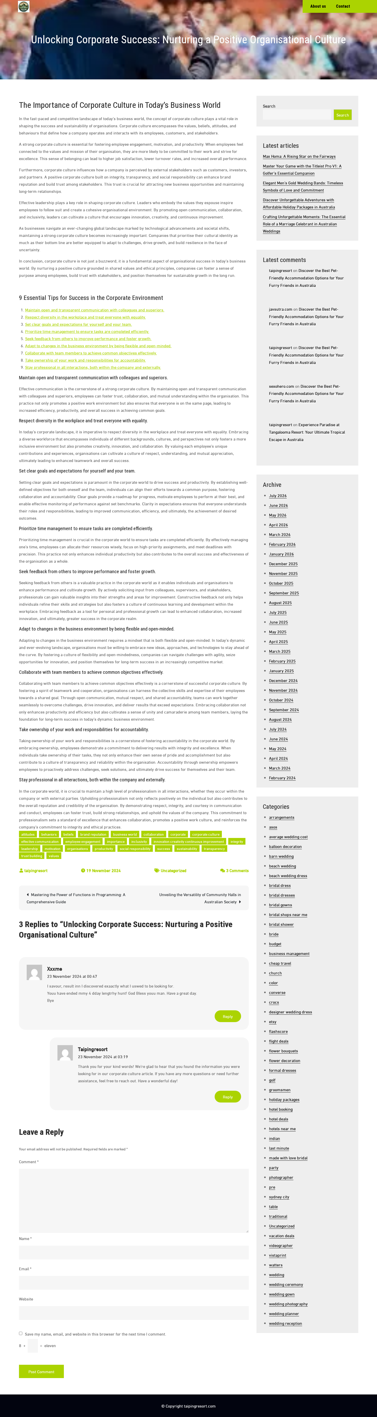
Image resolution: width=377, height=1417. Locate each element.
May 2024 (277, 748)
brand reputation (93, 834)
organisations (77, 848)
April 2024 (278, 758)
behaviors (49, 834)
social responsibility (135, 848)
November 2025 (283, 573)
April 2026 (278, 524)
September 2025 (284, 592)
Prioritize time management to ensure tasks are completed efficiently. (87, 331)
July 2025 (278, 612)
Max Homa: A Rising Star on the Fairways (299, 156)
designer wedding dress (290, 1011)
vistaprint (277, 1255)
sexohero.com (281, 386)
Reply (228, 1016)
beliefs (68, 834)
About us (318, 6)
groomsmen (280, 1089)
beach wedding (282, 865)
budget (275, 943)
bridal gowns (280, 904)
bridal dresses (282, 895)
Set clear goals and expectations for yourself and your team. (78, 324)
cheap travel (280, 963)
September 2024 (284, 709)
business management (289, 953)
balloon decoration (285, 846)
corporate (178, 834)
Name (25, 1238)
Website (26, 1298)
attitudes (28, 834)
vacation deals (281, 1235)
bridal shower (281, 924)
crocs (274, 1002)
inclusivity (139, 841)
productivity (104, 848)
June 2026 (278, 505)
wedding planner (284, 1313)
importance (116, 841)
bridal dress (280, 885)
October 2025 (281, 583)
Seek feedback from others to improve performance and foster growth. (88, 338)
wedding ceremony (286, 1284)
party (274, 1167)
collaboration (154, 834)
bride (274, 934)
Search (269, 106)
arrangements (281, 817)
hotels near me (282, 1128)
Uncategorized (173, 870)
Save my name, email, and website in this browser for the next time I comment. (95, 1334)
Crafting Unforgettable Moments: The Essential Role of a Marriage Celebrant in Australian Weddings (304, 223)
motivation (53, 848)
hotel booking (281, 1109)
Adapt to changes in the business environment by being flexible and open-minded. (98, 345)
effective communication (40, 841)
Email (25, 1268)
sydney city (279, 1196)
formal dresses (282, 1070)
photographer (281, 1177)
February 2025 (282, 661)
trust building (31, 855)
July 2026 (278, 495)
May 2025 (277, 631)
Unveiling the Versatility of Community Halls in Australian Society (200, 897)
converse (277, 992)
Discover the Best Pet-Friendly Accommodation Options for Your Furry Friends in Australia (306, 277)
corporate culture (206, 834)
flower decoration (284, 1060)
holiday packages (284, 1099)
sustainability (187, 848)
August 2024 (280, 719)
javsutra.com (280, 309)
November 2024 (283, 690)
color (273, 982)
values (54, 855)
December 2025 (283, 563)
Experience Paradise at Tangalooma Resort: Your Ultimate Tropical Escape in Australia (307, 431)
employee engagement (82, 841)
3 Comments (237, 870)
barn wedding (281, 856)
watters (276, 1264)
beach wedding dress (288, 875)
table (273, 1206)
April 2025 (278, 641)
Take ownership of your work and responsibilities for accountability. (85, 360)
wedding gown (282, 1294)
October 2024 (281, 699)
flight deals (279, 1041)
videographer (281, 1245)
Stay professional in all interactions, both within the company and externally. (93, 367)
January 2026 (281, 554)
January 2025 (281, 670)
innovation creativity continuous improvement (189, 841)
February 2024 (282, 777)
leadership (29, 848)
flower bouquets (283, 1050)
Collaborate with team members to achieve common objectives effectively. (91, 352)
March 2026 (280, 534)
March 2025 (280, 651)
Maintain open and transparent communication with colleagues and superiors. (94, 309)
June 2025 (278, 622)
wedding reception (285, 1323)
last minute (279, 1148)
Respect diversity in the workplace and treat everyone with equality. (85, 317)
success (163, 848)
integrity (237, 841)
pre (272, 1187)
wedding (276, 1274)
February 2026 (282, 544)
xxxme (54, 968)
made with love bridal (288, 1157)
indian (274, 1138)
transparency (214, 848)
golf (272, 1080)
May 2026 (277, 515)
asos (273, 827)
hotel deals (278, 1118)
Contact (343, 6)
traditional (278, 1216)
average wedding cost (288, 836)
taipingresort (35, 870)
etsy (272, 1021)
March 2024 (280, 768)
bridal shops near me (288, 914)
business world (125, 834)
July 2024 (278, 729)
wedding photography (288, 1303)
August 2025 (280, 602)
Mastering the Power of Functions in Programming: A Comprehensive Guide (76, 897)
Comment (28, 1161)
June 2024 (278, 738)
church (275, 972)
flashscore (278, 1031)
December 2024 (283, 680)
